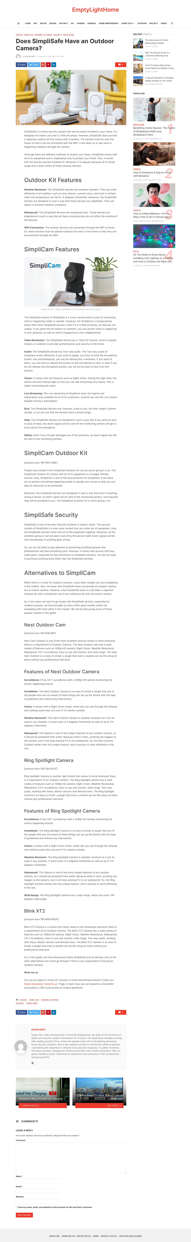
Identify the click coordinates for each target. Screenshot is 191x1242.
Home (28, 23)
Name (19, 1176)
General (91, 23)
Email (19, 1186)
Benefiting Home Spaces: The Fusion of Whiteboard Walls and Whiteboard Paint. (154, 131)
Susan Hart (30, 56)
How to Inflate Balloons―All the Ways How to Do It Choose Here (151, 215)
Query (164, 23)
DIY (72, 23)
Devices (19, 34)
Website (20, 1196)
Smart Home (68, 34)
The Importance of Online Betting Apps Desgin (156, 41)
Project (153, 23)
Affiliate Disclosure (130, 1236)
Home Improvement (109, 23)
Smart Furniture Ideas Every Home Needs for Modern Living (159, 66)
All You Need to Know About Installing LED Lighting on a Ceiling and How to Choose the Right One (153, 258)
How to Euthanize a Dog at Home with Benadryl (152, 174)
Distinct (63, 23)
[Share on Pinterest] (48, 64)
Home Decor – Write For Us (76, 1236)
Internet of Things (43, 34)
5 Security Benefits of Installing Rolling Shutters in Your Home (159, 79)
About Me (54, 1236)
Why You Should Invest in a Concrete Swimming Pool (157, 54)
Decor (43, 23)
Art (35, 23)
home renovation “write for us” (41, 984)
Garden (81, 23)
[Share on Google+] (43, 64)
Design (52, 23)
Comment (20, 1140)
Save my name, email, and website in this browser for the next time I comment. (55, 1207)
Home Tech (127, 23)
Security (57, 34)
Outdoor (142, 23)
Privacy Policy (109, 1236)
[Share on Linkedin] (53, 64)
